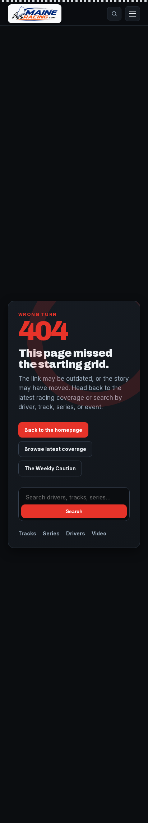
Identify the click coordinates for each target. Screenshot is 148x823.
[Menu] (132, 13)
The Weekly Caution (50, 468)
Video (99, 533)
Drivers (75, 533)
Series (51, 533)
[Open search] (114, 13)
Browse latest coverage (55, 449)
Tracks (27, 533)
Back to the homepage (53, 430)
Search (74, 511)
